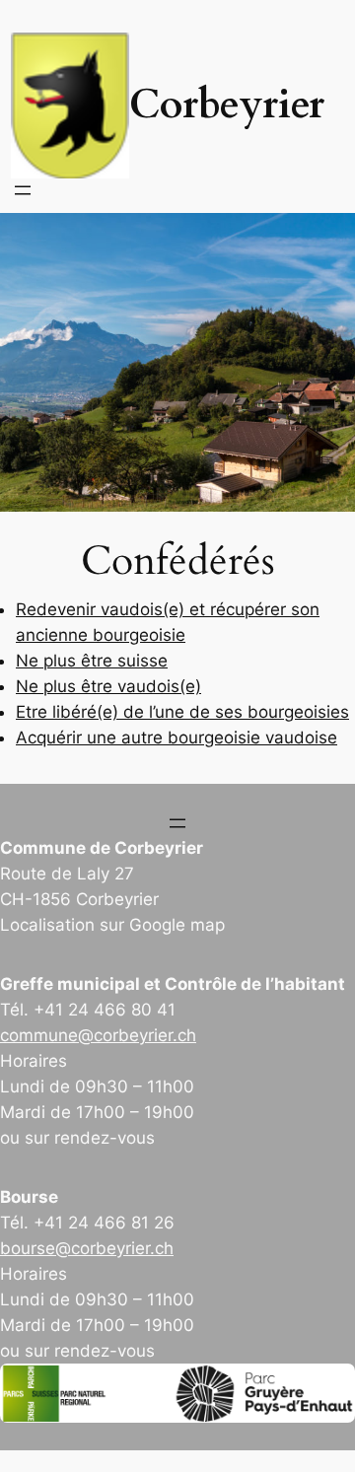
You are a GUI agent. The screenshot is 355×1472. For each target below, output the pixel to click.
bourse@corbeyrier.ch (87, 1248)
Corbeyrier (226, 105)
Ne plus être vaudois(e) (108, 686)
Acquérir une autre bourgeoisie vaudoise (176, 737)
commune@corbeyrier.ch (98, 1035)
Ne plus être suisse (92, 660)
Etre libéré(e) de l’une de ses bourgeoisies (182, 712)
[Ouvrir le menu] (23, 190)
